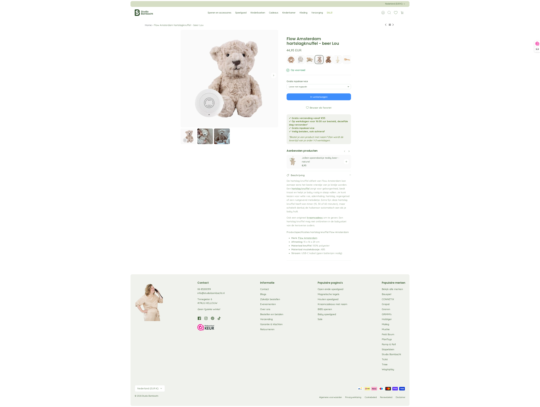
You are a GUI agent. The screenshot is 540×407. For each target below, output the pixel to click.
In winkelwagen (319, 96)
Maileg (385, 324)
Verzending (266, 319)
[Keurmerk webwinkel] (211, 327)
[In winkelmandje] (346, 161)
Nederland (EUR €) (394, 4)
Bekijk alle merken (392, 289)
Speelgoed (241, 12)
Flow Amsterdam (307, 238)
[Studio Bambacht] (144, 12)
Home (148, 25)
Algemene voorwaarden (330, 397)
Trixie (385, 364)
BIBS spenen (325, 309)
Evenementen (268, 304)
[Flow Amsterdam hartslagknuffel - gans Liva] (337, 59)
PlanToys (387, 339)
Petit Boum (388, 334)
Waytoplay (388, 369)
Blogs (263, 294)
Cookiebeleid (371, 397)
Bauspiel (386, 294)
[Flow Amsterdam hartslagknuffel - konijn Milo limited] (300, 59)
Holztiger (387, 319)
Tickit (385, 359)
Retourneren (267, 329)
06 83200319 (204, 289)
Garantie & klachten (271, 324)
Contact (264, 289)
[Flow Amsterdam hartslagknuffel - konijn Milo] (291, 59)
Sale (320, 319)
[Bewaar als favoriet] (291, 159)
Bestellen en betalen (271, 314)
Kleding (303, 12)
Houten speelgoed (328, 299)
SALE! (329, 12)
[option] (229, 78)
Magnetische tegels (328, 294)
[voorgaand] (219, 4)
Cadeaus (273, 12)
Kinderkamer (289, 12)
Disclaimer (400, 397)
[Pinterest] (212, 318)
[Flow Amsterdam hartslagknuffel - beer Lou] (319, 59)
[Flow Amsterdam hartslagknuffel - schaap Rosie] (310, 59)
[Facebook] (199, 318)
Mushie (386, 329)
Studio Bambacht (391, 354)
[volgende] (321, 4)
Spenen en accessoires (219, 12)
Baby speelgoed (327, 314)
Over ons (265, 309)
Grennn (386, 309)
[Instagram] (206, 318)
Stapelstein (388, 349)
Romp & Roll (389, 344)
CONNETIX (388, 299)
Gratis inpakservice (297, 81)
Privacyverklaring (353, 397)
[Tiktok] (219, 318)
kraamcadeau (315, 217)
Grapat (386, 304)
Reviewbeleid (386, 397)
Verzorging (317, 12)
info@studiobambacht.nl (211, 293)
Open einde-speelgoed (330, 289)
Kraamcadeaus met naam (332, 304)
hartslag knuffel (301, 188)
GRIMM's (387, 314)
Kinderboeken (257, 12)
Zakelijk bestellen (270, 299)
